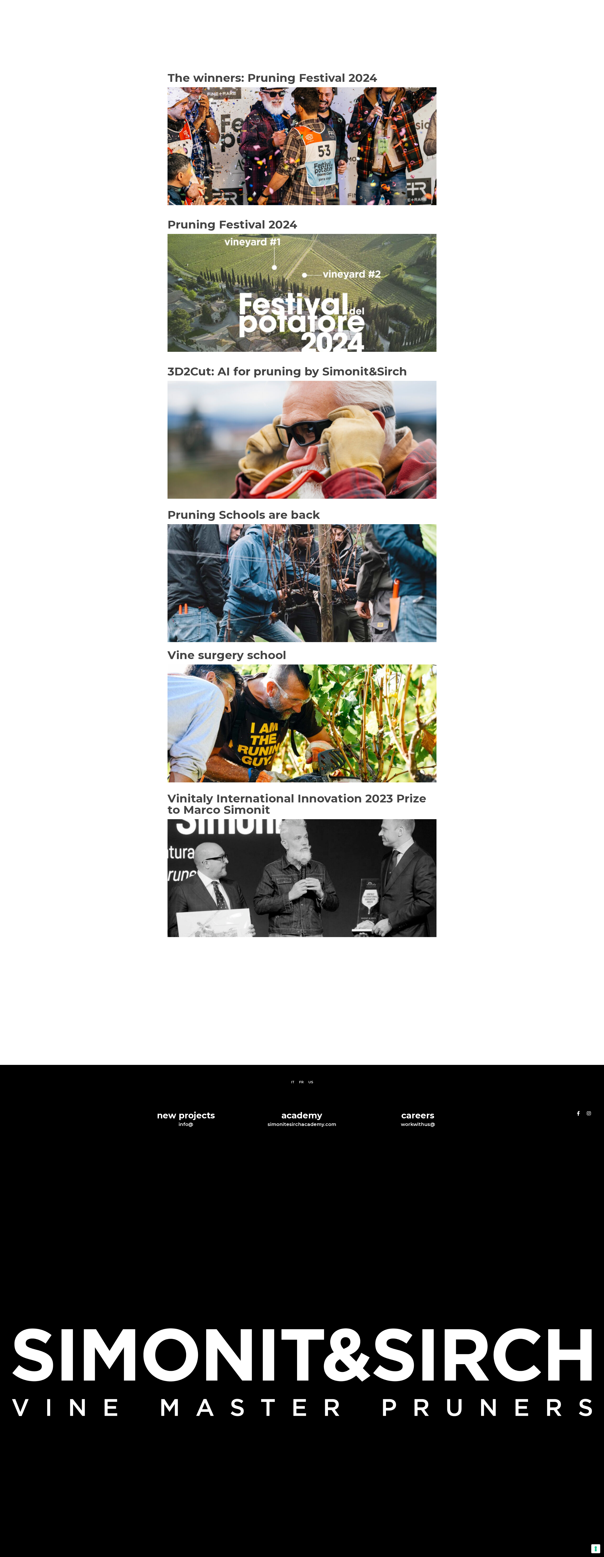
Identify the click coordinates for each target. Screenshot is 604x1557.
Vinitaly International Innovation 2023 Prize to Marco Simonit (297, 804)
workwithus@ (418, 1124)
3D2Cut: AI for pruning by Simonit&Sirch (289, 371)
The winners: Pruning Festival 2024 (272, 78)
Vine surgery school (227, 655)
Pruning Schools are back (244, 515)
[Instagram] (589, 1113)
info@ (186, 1124)
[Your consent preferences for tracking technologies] (595, 1548)
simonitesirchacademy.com (302, 1124)
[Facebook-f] (578, 1113)
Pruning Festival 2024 (232, 224)
